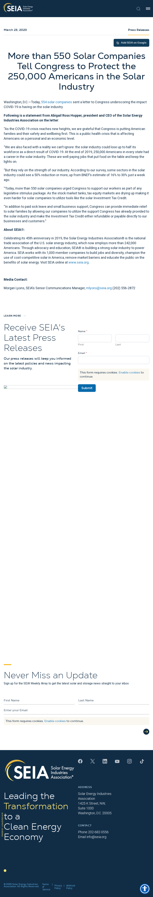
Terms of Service (46, 887)
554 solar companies (56, 102)
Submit (86, 388)
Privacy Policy (58, 887)
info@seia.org (96, 837)
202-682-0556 (98, 832)
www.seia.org (78, 262)
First (81, 344)
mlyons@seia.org (99, 288)
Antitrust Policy (70, 887)
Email (82, 353)
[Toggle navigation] (148, 8)
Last (118, 344)
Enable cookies (129, 372)
